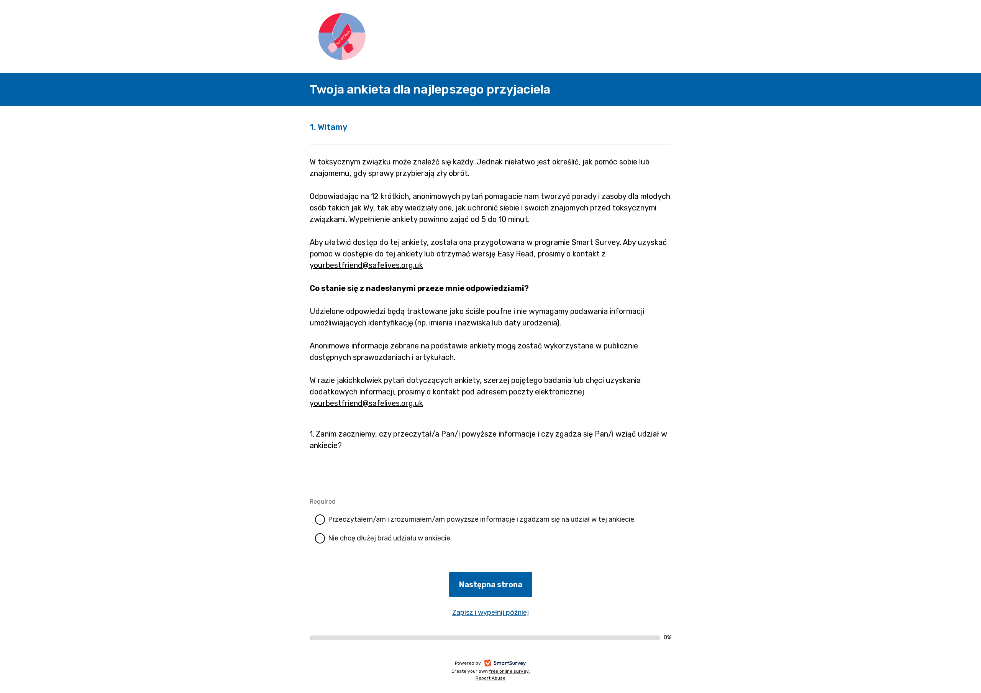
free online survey (509, 671)
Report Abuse (490, 678)
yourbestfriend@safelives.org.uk (366, 265)
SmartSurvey (513, 664)
